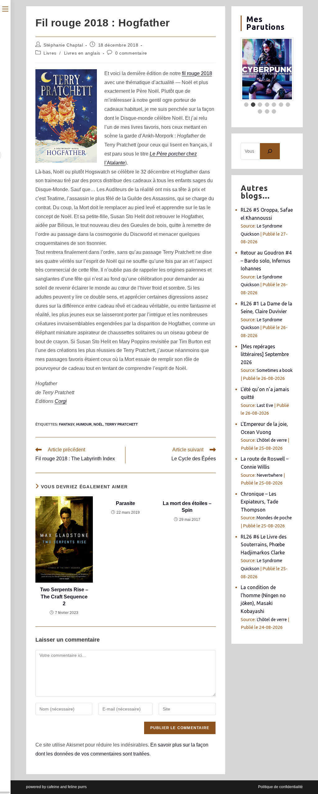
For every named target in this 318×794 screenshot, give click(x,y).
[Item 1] (246, 104)
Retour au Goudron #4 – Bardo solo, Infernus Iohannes (266, 260)
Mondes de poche (274, 517)
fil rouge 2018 (197, 73)
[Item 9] (267, 111)
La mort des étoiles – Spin (187, 507)
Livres (50, 53)
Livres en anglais (82, 53)
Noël (98, 424)
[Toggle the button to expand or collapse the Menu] (5, 8)
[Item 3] (260, 104)
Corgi (61, 401)
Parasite (125, 503)
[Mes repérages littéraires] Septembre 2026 (265, 354)
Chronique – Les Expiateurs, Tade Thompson (259, 501)
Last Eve (265, 405)
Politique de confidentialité (280, 787)
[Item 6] (281, 104)
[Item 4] (267, 104)
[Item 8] (260, 111)
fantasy (66, 424)
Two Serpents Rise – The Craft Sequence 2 (64, 596)
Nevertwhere (270, 475)
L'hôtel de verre (272, 440)
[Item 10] (274, 111)
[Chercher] (270, 151)
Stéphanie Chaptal (63, 45)
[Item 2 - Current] (253, 104)
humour (84, 424)
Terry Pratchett (121, 424)
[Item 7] (288, 104)
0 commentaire (131, 53)
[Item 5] (274, 104)
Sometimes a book (275, 370)
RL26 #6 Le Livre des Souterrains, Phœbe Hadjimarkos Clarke (264, 544)
